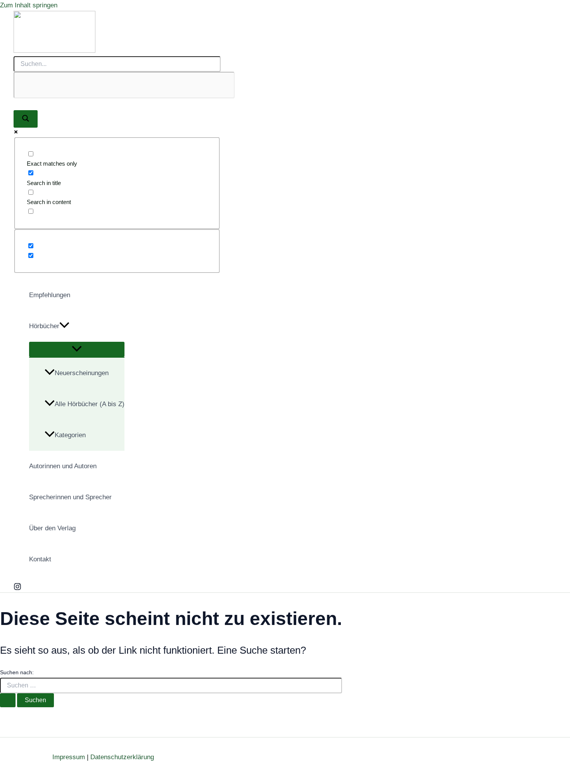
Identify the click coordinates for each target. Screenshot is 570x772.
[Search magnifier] (26, 119)
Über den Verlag (52, 528)
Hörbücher (44, 326)
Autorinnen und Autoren (63, 466)
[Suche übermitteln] (8, 700)
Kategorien (70, 435)
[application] (64, 326)
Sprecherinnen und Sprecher (70, 497)
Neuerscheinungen (82, 373)
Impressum (68, 757)
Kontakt (40, 559)
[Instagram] (17, 588)
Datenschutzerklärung (122, 757)
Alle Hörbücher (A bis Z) (89, 404)
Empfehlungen (49, 295)
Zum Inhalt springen (28, 5)
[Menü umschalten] (76, 349)
